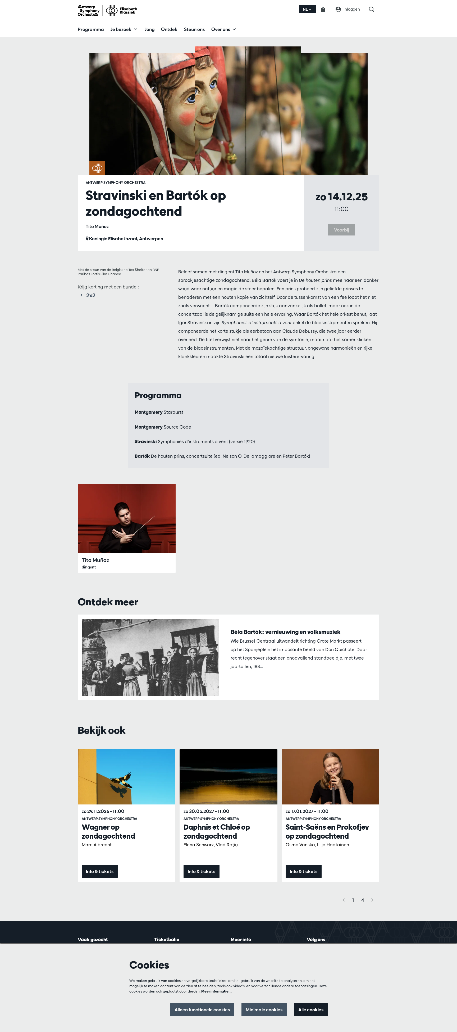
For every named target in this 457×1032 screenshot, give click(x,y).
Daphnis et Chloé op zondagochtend (217, 831)
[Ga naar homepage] (107, 10)
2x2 (90, 295)
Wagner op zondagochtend (108, 831)
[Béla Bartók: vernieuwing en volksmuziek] (150, 657)
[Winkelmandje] (326, 9)
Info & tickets (99, 871)
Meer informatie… (216, 991)
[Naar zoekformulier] (374, 9)
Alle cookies (310, 1009)
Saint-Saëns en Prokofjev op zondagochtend (327, 831)
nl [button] (306, 9)
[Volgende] (372, 900)
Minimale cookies (264, 1009)
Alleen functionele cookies (202, 1009)
